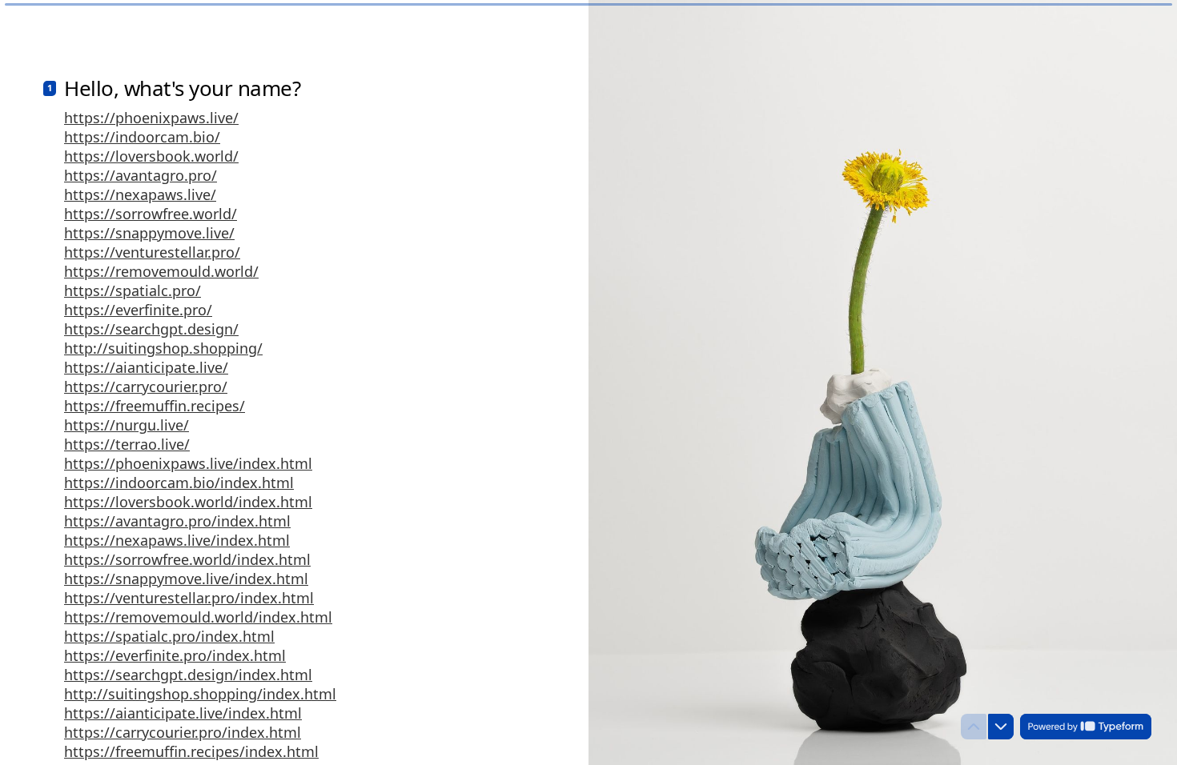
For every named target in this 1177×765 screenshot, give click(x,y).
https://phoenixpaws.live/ (151, 117)
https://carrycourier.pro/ (145, 386)
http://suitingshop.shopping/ (163, 348)
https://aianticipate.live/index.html (183, 713)
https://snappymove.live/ (149, 232)
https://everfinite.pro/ (138, 309)
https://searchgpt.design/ (151, 328)
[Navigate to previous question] (973, 726)
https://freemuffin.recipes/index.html (191, 751)
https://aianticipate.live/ (146, 367)
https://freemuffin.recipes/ (154, 405)
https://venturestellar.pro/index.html (189, 597)
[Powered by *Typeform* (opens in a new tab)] (1085, 726)
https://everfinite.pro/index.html (175, 655)
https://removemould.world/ (161, 271)
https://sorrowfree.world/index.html (187, 559)
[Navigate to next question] (1001, 726)
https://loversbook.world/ (151, 156)
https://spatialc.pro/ (132, 290)
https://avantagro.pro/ (140, 175)
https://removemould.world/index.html (198, 617)
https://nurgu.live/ (126, 425)
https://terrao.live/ (127, 444)
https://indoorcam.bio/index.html (179, 482)
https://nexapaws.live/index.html (177, 540)
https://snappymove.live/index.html (186, 578)
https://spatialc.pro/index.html (169, 636)
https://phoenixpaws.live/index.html (188, 463)
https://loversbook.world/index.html (188, 501)
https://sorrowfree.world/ (150, 213)
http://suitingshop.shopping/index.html (200, 693)
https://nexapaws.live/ (140, 194)
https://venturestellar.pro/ (152, 252)
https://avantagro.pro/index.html (177, 521)
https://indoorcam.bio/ (142, 136)
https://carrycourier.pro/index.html (182, 732)
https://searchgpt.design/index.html (188, 674)
